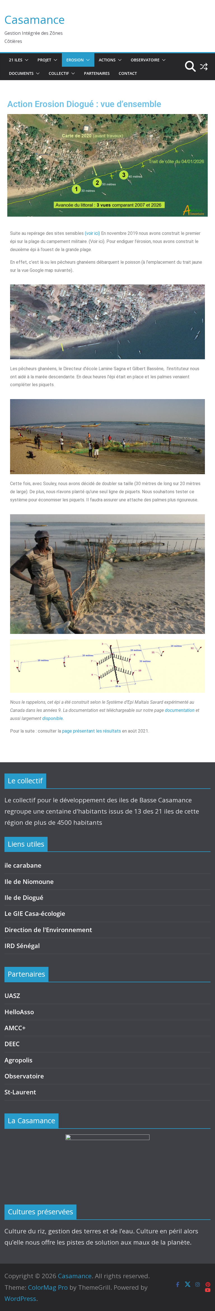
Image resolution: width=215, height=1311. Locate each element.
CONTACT (128, 73)
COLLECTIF (59, 73)
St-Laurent (20, 1092)
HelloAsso (19, 1011)
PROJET (44, 59)
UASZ (12, 995)
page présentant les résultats (91, 731)
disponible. (53, 718)
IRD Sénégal (22, 945)
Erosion (75, 59)
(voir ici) (92, 233)
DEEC (12, 1043)
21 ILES (15, 59)
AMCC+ (15, 1027)
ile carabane (22, 865)
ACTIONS (107, 59)
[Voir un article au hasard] (204, 66)
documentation (180, 710)
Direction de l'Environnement (48, 929)
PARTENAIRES (97, 73)
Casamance (34, 19)
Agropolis (18, 1060)
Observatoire (145, 59)
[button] (25, 60)
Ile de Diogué (23, 897)
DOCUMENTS (21, 73)
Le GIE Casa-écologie (34, 913)
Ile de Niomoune (29, 881)
